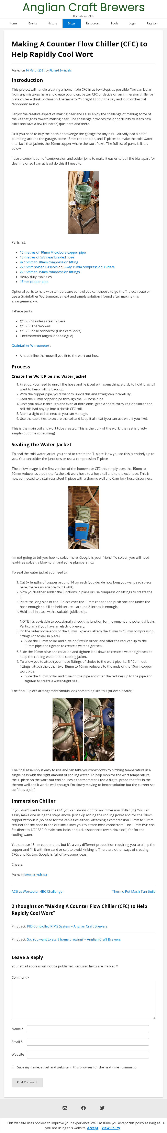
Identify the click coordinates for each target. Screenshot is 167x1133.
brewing (29, 874)
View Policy (111, 1128)
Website (18, 1054)
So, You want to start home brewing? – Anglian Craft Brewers (74, 939)
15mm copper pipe (34, 281)
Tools (114, 23)
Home (13, 23)
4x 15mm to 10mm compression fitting (49, 262)
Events (32, 23)
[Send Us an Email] (65, 1110)
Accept (92, 1128)
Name (17, 1029)
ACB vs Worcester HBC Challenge (37, 891)
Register (152, 23)
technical (41, 874)
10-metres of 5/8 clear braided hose (47, 257)
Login (132, 23)
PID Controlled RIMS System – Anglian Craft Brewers (67, 926)
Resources (93, 23)
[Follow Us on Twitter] (102, 1110)
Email (17, 1042)
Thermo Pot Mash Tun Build (133, 891)
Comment (20, 977)
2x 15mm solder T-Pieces (39, 267)
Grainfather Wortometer (30, 345)
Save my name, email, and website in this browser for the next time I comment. (76, 1067)
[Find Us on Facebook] (83, 1110)
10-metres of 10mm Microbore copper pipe (53, 252)
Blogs (71, 23)
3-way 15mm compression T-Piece (89, 267)
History (52, 23)
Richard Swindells (60, 70)
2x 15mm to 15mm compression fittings (50, 272)
